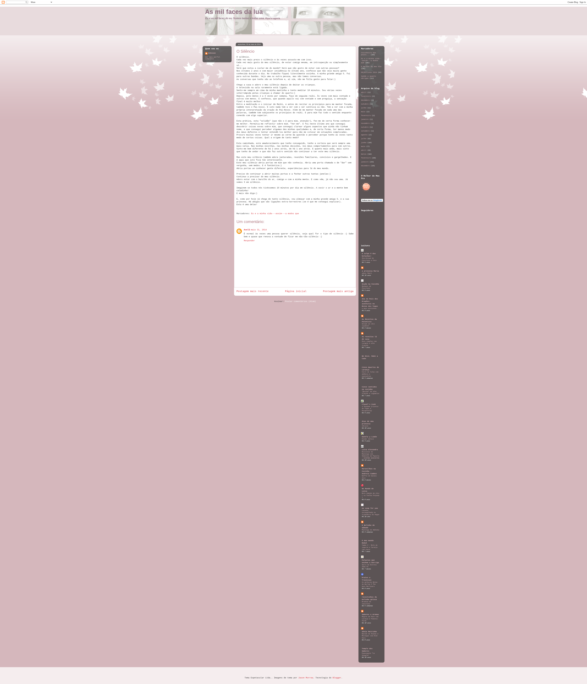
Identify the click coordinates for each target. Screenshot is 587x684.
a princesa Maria (370, 271)
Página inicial (295, 291)
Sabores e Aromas (370, 614)
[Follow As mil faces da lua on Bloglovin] (372, 201)
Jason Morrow (305, 678)
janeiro (365, 119)
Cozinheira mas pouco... (368, 54)
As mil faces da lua (234, 11)
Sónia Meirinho (369, 632)
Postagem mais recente (252, 291)
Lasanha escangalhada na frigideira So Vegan (370, 512)
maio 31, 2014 (259, 230)
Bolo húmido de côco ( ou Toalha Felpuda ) (370, 495)
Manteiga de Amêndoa (370, 530)
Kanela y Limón (369, 437)
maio (363, 112)
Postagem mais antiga (338, 291)
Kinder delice (368, 439)
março (363, 154)
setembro (365, 131)
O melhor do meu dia (371, 66)
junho (363, 143)
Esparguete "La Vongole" (368, 654)
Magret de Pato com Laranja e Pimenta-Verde (370, 619)
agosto (364, 135)
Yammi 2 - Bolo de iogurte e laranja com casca (369, 547)
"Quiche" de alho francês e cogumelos (370, 393)
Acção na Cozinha (370, 284)
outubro (365, 104)
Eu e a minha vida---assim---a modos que (275, 213)
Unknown (212, 53)
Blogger (337, 678)
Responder (249, 241)
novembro (365, 123)
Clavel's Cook (369, 404)
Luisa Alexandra (370, 450)
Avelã (247, 230)
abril (363, 92)
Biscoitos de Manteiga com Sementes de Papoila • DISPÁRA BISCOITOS (370, 455)
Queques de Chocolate (366, 287)
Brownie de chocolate (366, 603)
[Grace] (365, 426)
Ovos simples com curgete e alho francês (369, 343)
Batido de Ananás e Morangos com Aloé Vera (370, 636)
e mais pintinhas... (370, 308)
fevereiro (366, 96)
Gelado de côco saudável (368, 325)
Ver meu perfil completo (212, 58)
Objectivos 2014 (369, 72)
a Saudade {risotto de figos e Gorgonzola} (370, 409)
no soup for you (370, 508)
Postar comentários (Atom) (300, 301)
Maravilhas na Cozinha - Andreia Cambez (369, 471)
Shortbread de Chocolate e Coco (369, 259)
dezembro (365, 100)
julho (363, 108)
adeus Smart (367, 273)
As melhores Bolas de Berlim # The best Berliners (369, 584)
